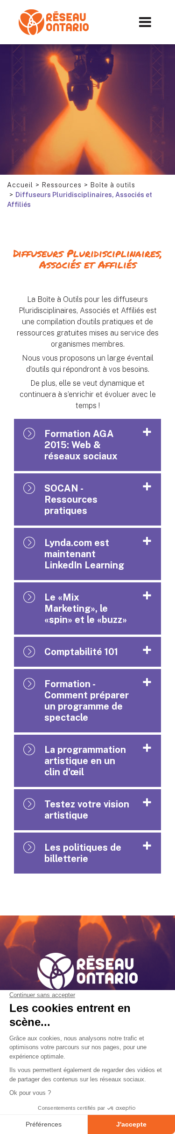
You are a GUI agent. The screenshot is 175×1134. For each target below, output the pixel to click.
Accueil (20, 185)
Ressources (62, 185)
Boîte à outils (112, 185)
